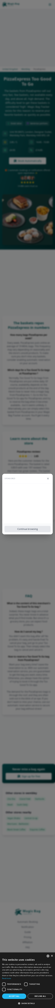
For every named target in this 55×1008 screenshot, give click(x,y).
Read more (6, 978)
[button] (27, 1003)
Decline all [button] (40, 996)
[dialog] (27, 980)
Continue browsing (27, 529)
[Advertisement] (27, 503)
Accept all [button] (14, 996)
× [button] (52, 956)
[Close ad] (47, 478)
